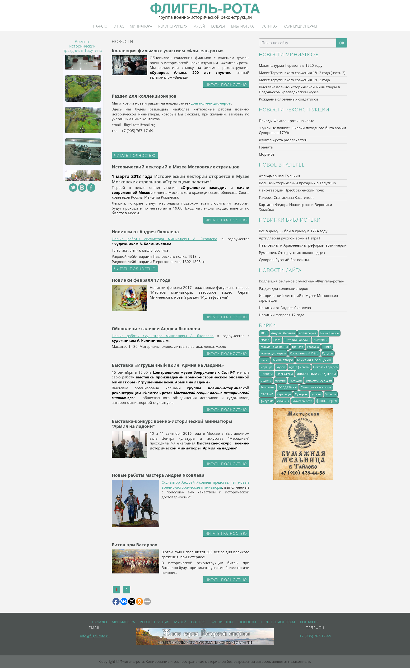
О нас (118, 26)
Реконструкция (172, 26)
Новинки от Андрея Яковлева (285, 307)
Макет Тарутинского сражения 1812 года (294, 79)
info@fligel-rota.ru (95, 636)
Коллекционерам (300, 26)
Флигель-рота (205, 8)
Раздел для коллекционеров (283, 288)
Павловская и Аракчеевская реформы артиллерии (303, 245)
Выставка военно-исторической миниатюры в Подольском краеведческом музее (299, 89)
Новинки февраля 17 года (281, 314)
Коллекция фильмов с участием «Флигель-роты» (301, 281)
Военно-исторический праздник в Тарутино (297, 183)
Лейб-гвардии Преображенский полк (291, 190)
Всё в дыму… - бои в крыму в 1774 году (293, 231)
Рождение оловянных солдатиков (288, 99)
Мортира (267, 154)
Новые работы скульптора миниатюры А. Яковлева (164, 238)
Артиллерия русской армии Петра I (289, 238)
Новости (247, 622)
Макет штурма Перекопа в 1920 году (290, 65)
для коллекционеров (211, 103)
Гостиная (269, 26)
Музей (199, 26)
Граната (266, 147)
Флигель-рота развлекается (283, 140)
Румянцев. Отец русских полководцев (292, 252)
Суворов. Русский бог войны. (284, 259)
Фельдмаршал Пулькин (279, 175)
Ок (342, 43)
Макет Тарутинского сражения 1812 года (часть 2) (302, 72)
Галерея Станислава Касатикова (286, 197)
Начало (100, 26)
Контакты (309, 622)
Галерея (218, 26)
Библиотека (242, 26)
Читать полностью (226, 84)
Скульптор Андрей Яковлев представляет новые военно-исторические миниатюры (205, 485)
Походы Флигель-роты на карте (286, 120)
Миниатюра (141, 26)
